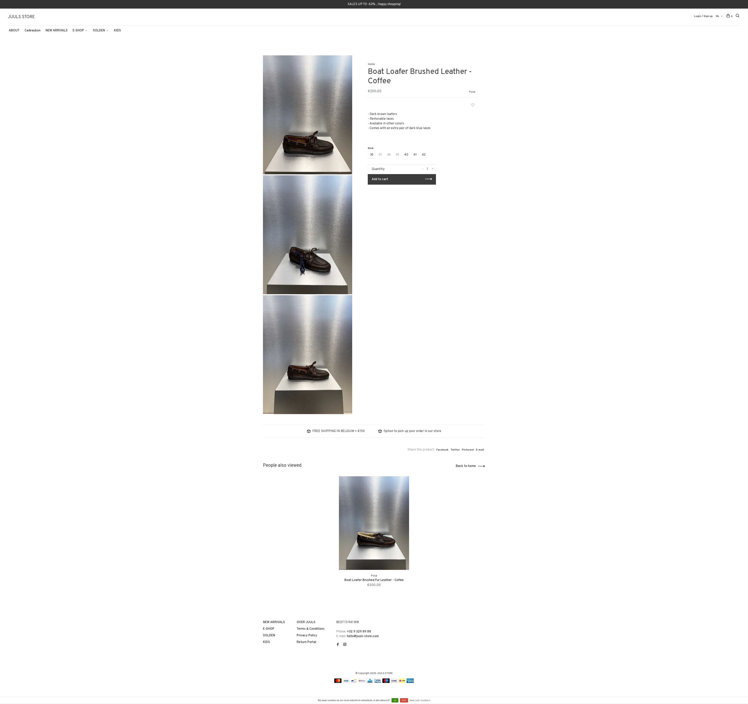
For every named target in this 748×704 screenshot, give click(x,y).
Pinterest (468, 450)
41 (415, 155)
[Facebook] (337, 645)
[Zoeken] (738, 16)
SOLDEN (99, 31)
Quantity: (378, 169)
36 (371, 155)
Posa (472, 92)
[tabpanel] (374, 536)
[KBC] (369, 682)
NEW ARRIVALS (57, 31)
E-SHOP (78, 31)
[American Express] (410, 682)
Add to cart (380, 179)
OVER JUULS (306, 622)
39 (397, 155)
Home (371, 64)
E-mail (480, 450)
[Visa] (346, 682)
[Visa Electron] (377, 682)
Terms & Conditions (311, 629)
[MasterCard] (337, 682)
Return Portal (306, 642)
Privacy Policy (307, 636)
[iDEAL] (402, 682)
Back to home (466, 466)
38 (389, 155)
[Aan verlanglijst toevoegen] (472, 106)
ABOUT (14, 31)
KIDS (117, 31)
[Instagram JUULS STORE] (344, 645)
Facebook (442, 450)
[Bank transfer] (394, 682)
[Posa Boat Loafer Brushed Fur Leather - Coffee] (374, 523)
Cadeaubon (33, 31)
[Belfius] (361, 682)
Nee (404, 700)
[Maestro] (386, 682)
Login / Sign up (703, 16)
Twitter (455, 450)
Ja (395, 700)
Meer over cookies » (420, 700)
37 (380, 155)
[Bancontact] (353, 682)
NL (717, 16)
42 (424, 155)
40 (406, 155)
